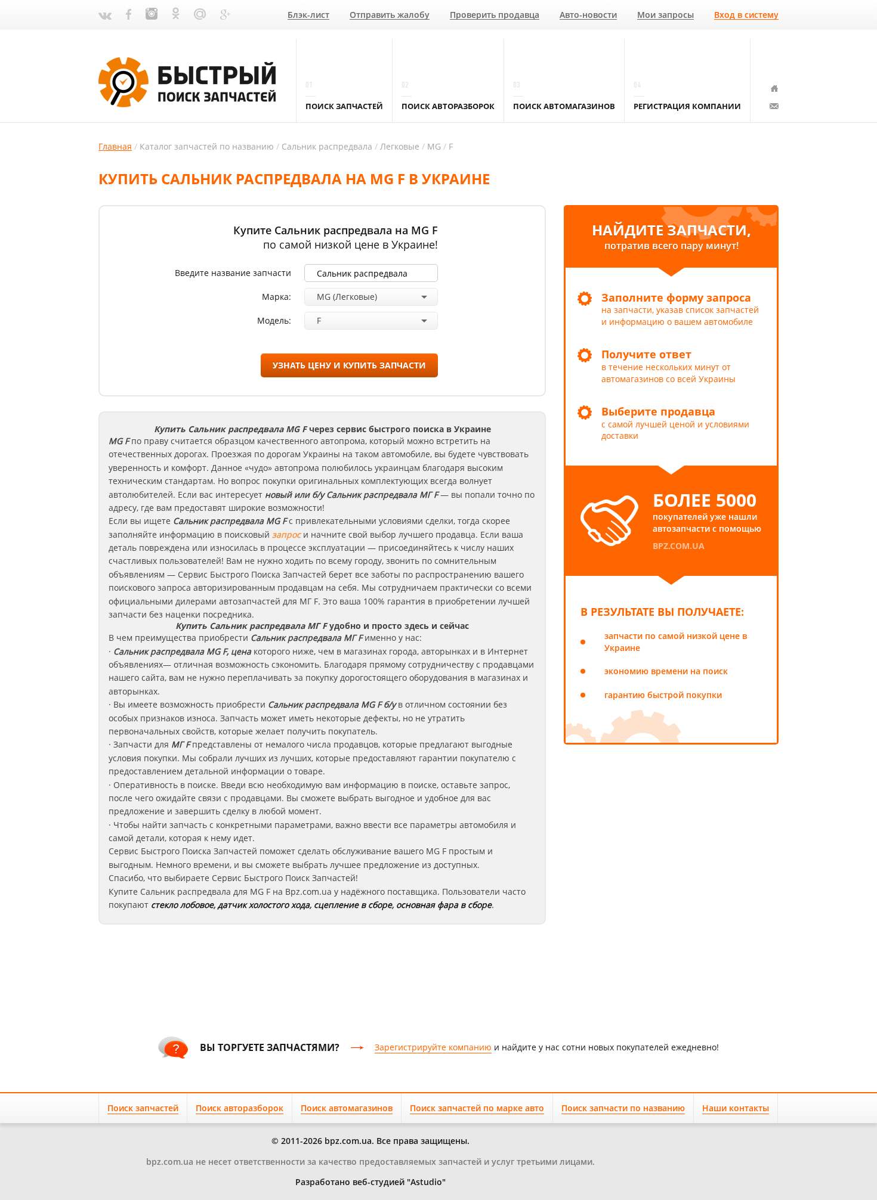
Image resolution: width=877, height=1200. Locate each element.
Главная (115, 146)
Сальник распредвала (327, 146)
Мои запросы (665, 15)
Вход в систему (746, 15)
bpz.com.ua (679, 545)
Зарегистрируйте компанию (433, 1047)
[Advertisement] (438, 981)
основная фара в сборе (444, 904)
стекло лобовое (182, 904)
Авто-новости (588, 15)
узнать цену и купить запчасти (349, 365)
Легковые (399, 146)
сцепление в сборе (353, 904)
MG (434, 146)
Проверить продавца (494, 15)
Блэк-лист (308, 15)
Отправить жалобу (390, 15)
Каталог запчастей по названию (207, 146)
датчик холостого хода (264, 904)
